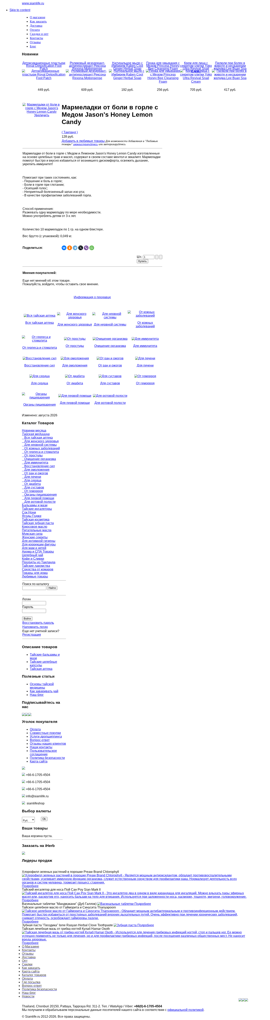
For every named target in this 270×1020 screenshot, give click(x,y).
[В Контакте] (23, 715)
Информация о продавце (92, 297)
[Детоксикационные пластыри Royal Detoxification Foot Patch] (44, 78)
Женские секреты (35, 537)
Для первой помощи (38, 498)
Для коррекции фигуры (39, 544)
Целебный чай (32, 555)
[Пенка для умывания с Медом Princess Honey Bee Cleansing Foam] (163, 81)
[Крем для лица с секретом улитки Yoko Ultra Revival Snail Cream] (196, 81)
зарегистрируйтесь (85, 144)
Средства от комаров (37, 569)
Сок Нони (29, 512)
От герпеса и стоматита (40, 452)
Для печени (31, 476)
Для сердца (31, 480)
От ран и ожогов (35, 473)
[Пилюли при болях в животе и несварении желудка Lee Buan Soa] (230, 78)
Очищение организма (39, 459)
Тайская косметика (35, 519)
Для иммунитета (35, 462)
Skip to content (19, 10)
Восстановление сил (38, 466)
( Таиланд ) (70, 132)
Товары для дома (35, 573)
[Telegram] (75, 247)
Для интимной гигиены (38, 541)
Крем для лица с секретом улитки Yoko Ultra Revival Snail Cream (196, 67)
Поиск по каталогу (35, 584)
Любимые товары (35, 576)
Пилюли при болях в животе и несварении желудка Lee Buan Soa (230, 65)
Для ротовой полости (39, 501)
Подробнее (30, 886)
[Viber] (86, 247)
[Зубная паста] (125, 925)
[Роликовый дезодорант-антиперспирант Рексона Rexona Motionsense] (87, 78)
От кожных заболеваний (41, 448)
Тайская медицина (36, 434)
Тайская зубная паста (38, 523)
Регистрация (31, 634)
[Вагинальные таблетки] (115, 903)
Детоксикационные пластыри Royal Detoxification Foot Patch (43, 65)
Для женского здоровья (40, 441)
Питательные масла (36, 530)
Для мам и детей (34, 548)
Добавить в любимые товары (83, 141)
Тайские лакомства (36, 565)
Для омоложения (35, 469)
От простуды (32, 455)
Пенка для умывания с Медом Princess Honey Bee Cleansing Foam (163, 65)
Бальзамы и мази (34, 505)
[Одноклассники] (69, 247)
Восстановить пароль (38, 622)
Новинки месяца (34, 430)
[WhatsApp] (91, 247)
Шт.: (140, 257)
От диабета (31, 484)
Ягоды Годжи (31, 516)
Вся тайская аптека (37, 437)
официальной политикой (185, 1009)
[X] (80, 247)
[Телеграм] (29, 715)
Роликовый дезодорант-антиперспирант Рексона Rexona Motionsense (87, 65)
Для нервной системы (39, 444)
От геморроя (32, 491)
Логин (26, 599)
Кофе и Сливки (33, 558)
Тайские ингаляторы (37, 508)
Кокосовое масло (34, 526)
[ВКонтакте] (64, 247)
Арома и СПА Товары (38, 551)
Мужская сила (32, 533)
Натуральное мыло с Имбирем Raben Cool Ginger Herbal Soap (127, 65)
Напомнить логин (35, 627)
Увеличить (41, 115)
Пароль (27, 607)
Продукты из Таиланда (38, 562)
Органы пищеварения (39, 494)
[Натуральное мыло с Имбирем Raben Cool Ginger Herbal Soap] (127, 78)
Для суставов (33, 487)
